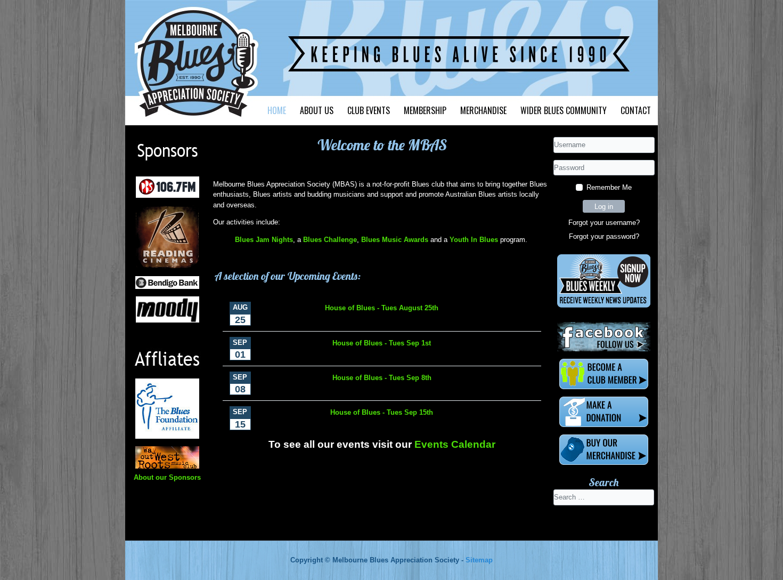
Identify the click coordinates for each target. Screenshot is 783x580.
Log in (603, 207)
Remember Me (609, 187)
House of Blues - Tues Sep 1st (381, 343)
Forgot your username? (604, 223)
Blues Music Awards (394, 240)
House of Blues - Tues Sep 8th (381, 378)
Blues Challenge (330, 240)
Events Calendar (454, 444)
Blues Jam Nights (264, 240)
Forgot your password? (604, 236)
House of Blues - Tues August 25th (381, 308)
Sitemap (479, 560)
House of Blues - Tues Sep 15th (381, 412)
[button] (316, 110)
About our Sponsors (167, 477)
